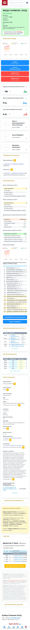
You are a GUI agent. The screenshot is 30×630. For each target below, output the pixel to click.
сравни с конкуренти (15, 321)
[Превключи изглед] (28, 15)
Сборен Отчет (15, 73)
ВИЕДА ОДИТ (18, 561)
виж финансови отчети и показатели (15, 317)
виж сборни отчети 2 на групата (15, 566)
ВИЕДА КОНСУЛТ (18, 559)
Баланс (15, 62)
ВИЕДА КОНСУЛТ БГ (19, 555)
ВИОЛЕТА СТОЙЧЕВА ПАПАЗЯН (14, 164)
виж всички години (15, 370)
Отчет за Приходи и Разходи (15, 68)
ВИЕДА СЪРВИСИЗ (19, 557)
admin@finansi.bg (15, 618)
